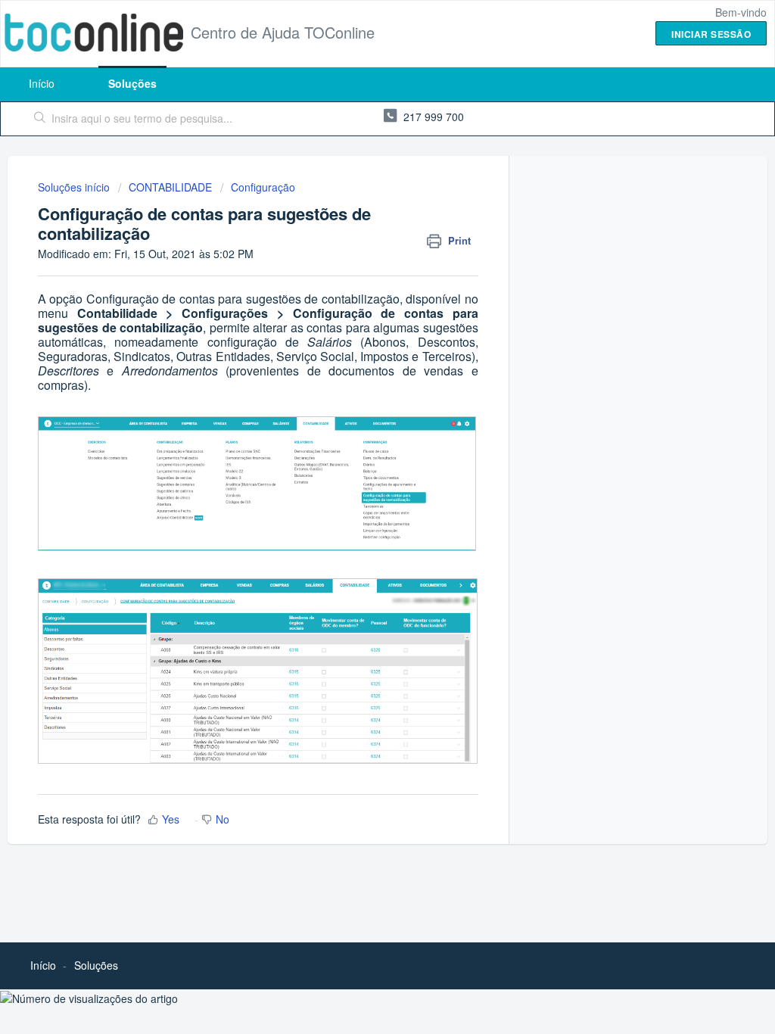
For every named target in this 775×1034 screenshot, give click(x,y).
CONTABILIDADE (170, 187)
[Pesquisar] (40, 119)
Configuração (263, 187)
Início (41, 83)
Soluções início (75, 187)
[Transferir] (359, 322)
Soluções (132, 83)
